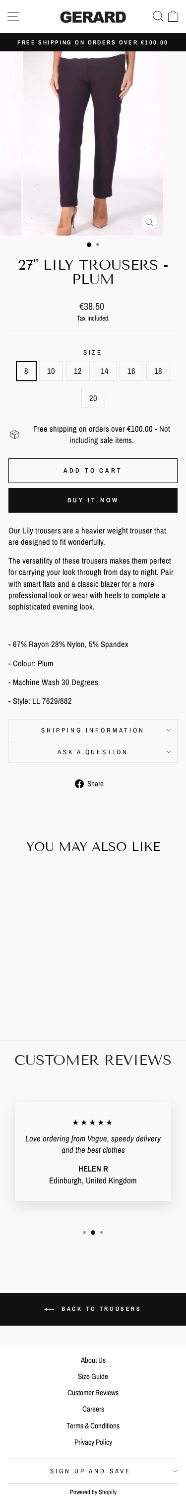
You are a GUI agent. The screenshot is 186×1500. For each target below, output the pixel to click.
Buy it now (93, 500)
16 (131, 370)
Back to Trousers (99, 1309)
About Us (93, 1360)
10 (51, 370)
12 (78, 370)
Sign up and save (90, 1470)
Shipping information (93, 730)
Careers (93, 1409)
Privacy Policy (93, 1442)
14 (105, 370)
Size (93, 352)
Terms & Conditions (93, 1425)
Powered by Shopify (93, 1492)
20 (93, 398)
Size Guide (93, 1376)
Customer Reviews (93, 1392)
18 (158, 370)
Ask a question (93, 751)
